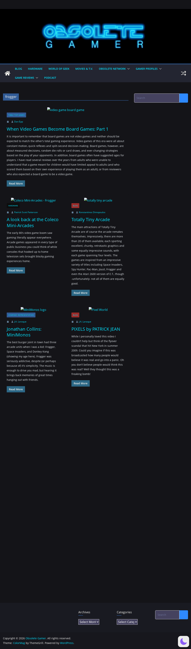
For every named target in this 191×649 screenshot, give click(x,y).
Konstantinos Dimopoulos (92, 212)
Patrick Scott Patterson (26, 212)
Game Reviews (24, 77)
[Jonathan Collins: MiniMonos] (33, 310)
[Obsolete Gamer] (7, 73)
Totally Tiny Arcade (90, 219)
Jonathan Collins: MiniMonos (24, 332)
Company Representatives (21, 315)
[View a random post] (183, 73)
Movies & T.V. (84, 68)
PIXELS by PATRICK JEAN (95, 329)
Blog (18, 68)
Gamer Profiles (147, 68)
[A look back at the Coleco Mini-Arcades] (33, 200)
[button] (128, 68)
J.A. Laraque (20, 321)
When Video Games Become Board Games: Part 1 (58, 129)
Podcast (50, 77)
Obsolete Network (112, 68)
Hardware (35, 68)
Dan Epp (18, 121)
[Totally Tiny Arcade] (98, 200)
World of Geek (58, 68)
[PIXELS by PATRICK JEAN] (98, 310)
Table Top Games (16, 115)
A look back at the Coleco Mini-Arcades (33, 222)
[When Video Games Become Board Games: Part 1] (66, 110)
